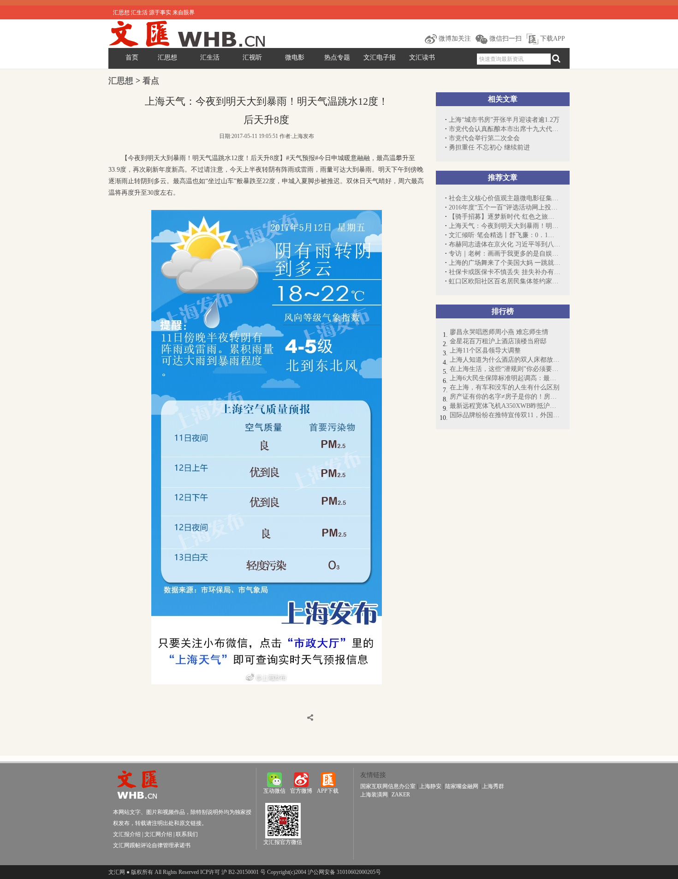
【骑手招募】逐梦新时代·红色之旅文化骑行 (504, 216)
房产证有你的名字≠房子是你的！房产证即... (505, 396)
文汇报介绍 (127, 834)
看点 (151, 80)
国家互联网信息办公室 (388, 786)
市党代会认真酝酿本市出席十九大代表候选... (504, 129)
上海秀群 (493, 786)
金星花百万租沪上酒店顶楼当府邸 (498, 341)
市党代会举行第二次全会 (484, 138)
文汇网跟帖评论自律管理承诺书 (151, 845)
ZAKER (401, 794)
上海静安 (430, 786)
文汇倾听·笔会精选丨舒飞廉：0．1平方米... (504, 235)
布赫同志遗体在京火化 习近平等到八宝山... (504, 244)
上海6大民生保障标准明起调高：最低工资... (505, 378)
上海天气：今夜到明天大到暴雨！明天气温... (504, 225)
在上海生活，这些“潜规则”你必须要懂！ (505, 368)
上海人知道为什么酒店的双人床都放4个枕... (505, 359)
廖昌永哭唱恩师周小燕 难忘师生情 (499, 332)
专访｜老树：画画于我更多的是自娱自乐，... (504, 253)
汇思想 (167, 57)
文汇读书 (422, 57)
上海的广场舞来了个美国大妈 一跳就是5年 (504, 262)
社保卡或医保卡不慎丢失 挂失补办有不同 (504, 272)
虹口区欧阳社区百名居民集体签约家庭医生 (504, 281)
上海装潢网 (374, 794)
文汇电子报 (379, 57)
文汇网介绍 (158, 834)
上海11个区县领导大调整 (485, 350)
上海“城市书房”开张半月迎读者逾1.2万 (504, 119)
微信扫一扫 (505, 38)
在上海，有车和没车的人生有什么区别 (504, 387)
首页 (131, 57)
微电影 (294, 57)
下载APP (551, 38)
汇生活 (210, 57)
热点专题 (337, 57)
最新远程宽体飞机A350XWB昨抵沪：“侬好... (505, 405)
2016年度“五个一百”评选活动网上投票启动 (504, 207)
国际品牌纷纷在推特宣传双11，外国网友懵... (505, 415)
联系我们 (187, 834)
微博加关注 (454, 38)
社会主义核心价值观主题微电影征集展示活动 (504, 198)
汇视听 (252, 57)
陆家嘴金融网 (461, 786)
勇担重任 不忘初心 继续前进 (489, 147)
